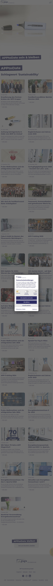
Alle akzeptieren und (26, 298)
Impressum (34, 309)
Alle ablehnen (26, 302)
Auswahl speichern (26, 305)
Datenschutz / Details (20, 309)
